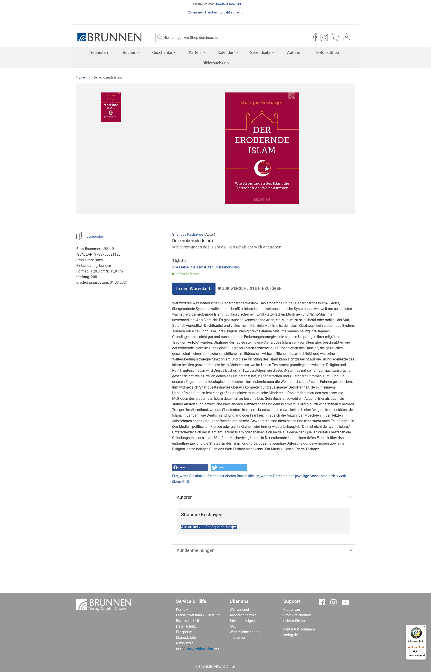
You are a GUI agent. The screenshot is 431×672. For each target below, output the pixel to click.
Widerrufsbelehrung (245, 632)
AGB (233, 626)
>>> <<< (197, 649)
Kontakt (182, 609)
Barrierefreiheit (187, 621)
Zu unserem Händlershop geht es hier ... (215, 12)
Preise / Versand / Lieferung (198, 615)
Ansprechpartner (243, 615)
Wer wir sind (239, 609)
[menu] (215, 57)
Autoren (185, 497)
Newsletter (184, 643)
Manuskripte (186, 637)
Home (80, 77)
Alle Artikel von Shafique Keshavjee (209, 527)
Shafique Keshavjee (187, 234)
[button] (190, 467)
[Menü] (424, 627)
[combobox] (227, 37)
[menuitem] (99, 52)
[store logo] (109, 37)
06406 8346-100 (228, 4)
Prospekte (184, 632)
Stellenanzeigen (242, 621)
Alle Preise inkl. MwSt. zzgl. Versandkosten (206, 267)
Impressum (238, 637)
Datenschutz (186, 626)
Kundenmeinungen (195, 550)
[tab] (263, 497)
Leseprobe (94, 236)
